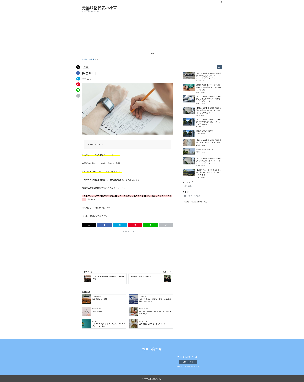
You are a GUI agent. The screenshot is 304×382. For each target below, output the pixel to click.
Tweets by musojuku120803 (195, 202)
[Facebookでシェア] (78, 73)
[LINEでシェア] (78, 90)
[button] (78, 96)
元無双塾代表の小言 (99, 8)
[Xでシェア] (78, 67)
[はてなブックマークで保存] (78, 79)
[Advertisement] (152, 32)
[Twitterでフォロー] (221, 2)
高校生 (86, 67)
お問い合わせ (188, 362)
